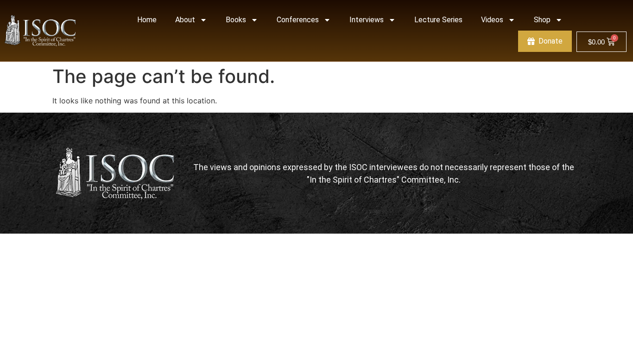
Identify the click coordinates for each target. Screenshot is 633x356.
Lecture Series (438, 19)
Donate (550, 41)
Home (147, 19)
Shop (542, 19)
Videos (492, 19)
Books (236, 19)
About (185, 19)
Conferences (298, 19)
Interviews (366, 19)
